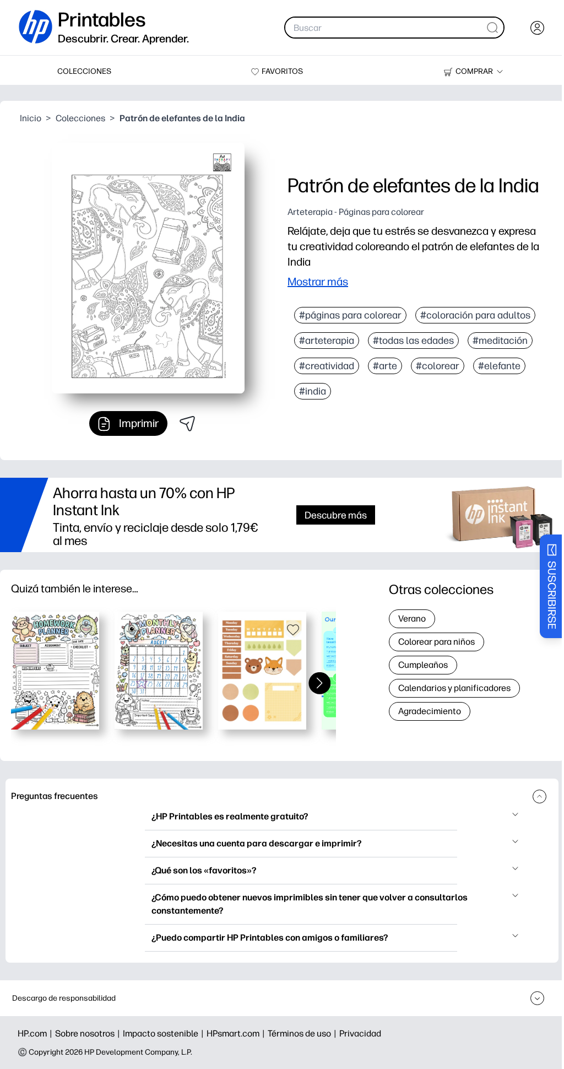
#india (312, 391)
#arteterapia (326, 340)
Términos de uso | (303, 1033)
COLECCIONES (84, 71)
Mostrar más (318, 281)
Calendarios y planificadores (454, 688)
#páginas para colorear (350, 315)
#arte (385, 366)
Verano (412, 618)
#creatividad (326, 366)
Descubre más (336, 515)
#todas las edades (413, 340)
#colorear (437, 366)
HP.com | (36, 1033)
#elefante (499, 366)
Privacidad (360, 1033)
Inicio (30, 118)
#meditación (500, 340)
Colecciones (80, 118)
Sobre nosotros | (89, 1033)
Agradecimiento (429, 711)
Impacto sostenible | (165, 1033)
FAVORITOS (282, 71)
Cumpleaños (423, 665)
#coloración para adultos (475, 315)
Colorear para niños (436, 641)
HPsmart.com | (237, 1033)
